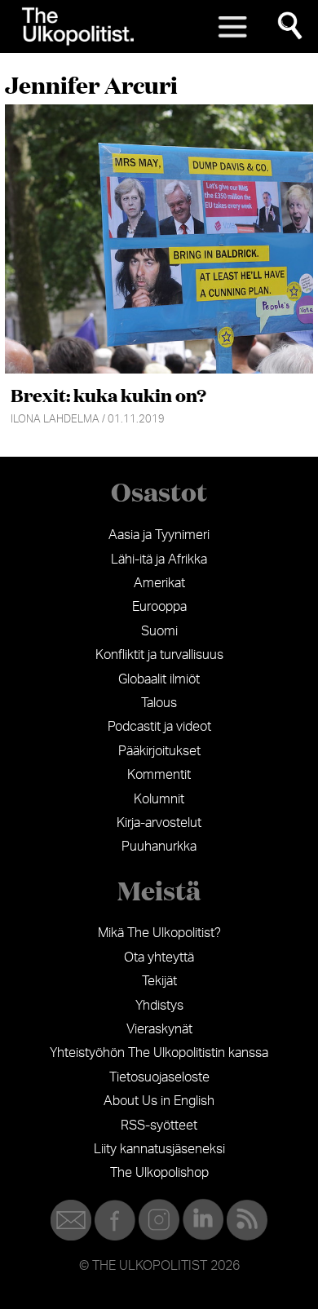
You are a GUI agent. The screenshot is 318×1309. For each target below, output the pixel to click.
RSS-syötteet (159, 1125)
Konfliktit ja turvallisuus (159, 654)
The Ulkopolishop (159, 1172)
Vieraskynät (159, 1029)
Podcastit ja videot (159, 726)
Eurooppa (159, 606)
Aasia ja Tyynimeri (159, 535)
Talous (159, 703)
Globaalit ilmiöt (159, 679)
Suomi (159, 631)
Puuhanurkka (159, 846)
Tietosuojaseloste (159, 1077)
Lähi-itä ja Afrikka (159, 559)
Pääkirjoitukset (159, 751)
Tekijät (159, 981)
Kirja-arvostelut (159, 822)
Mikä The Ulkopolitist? (159, 933)
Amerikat (159, 583)
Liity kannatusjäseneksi (159, 1149)
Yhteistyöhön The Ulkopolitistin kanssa (159, 1052)
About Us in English (159, 1101)
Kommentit (159, 774)
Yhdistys (159, 1005)
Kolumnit (159, 799)
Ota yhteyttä (159, 957)
